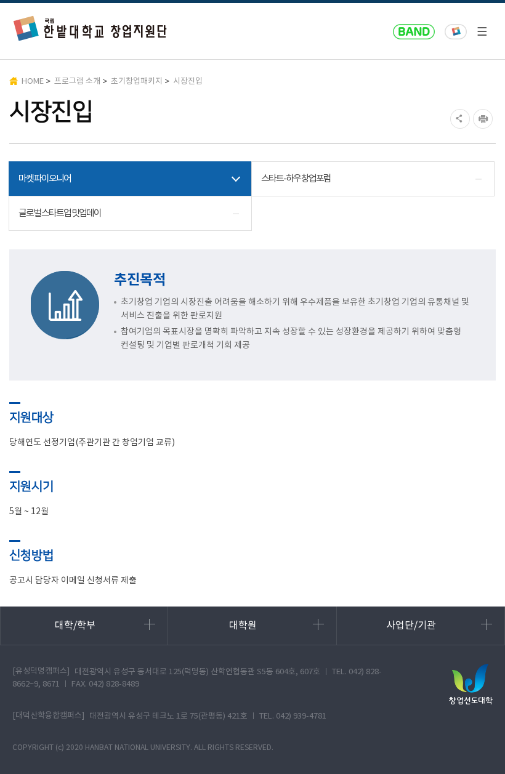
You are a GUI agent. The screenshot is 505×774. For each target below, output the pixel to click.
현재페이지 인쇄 (484, 119)
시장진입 (188, 81)
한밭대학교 (456, 32)
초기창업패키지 (137, 81)
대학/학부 (75, 625)
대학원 (243, 625)
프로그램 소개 (77, 81)
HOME (33, 81)
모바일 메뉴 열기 (482, 31)
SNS (458, 119)
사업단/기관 (411, 625)
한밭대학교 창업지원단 (90, 28)
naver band (414, 32)
